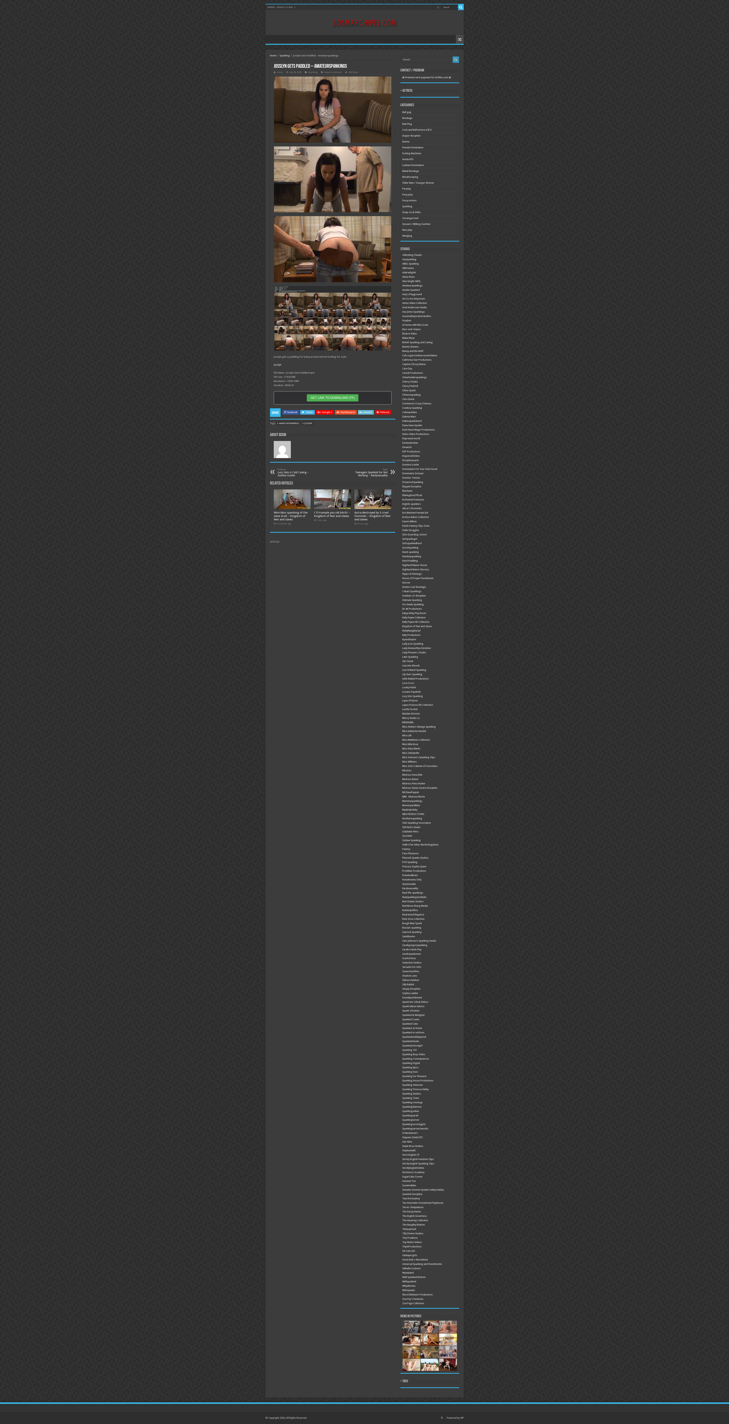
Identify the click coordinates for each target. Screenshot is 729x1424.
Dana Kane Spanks (412, 425)
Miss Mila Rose (410, 744)
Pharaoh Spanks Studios (415, 857)
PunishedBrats (410, 875)
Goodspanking (410, 547)
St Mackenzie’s (410, 1133)
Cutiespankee (409, 412)
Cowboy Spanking (412, 407)
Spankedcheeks (410, 1041)
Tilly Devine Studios (412, 1233)
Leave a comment (333, 72)
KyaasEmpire (409, 639)
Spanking (285, 55)
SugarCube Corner (412, 1176)
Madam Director (411, 713)
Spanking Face (410, 1071)
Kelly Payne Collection (414, 617)
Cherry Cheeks (410, 381)
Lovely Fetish (409, 687)
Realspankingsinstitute (414, 897)
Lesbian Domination (413, 165)
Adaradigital (409, 272)
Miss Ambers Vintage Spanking (419, 726)
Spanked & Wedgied (413, 1015)
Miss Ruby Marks (411, 748)
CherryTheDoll (410, 386)
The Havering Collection (415, 1220)
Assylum (406, 320)
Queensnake (409, 884)
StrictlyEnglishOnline (413, 1167)
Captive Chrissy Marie (414, 364)
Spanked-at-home (412, 1028)
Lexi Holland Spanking (414, 670)
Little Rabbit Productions (415, 678)
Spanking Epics (410, 1067)
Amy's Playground (412, 294)
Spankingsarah (410, 1115)
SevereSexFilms (410, 971)
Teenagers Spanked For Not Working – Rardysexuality (371, 472)
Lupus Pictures (410, 700)
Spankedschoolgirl (412, 1045)
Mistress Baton (410, 779)
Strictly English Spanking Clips (418, 1163)
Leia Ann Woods (411, 665)
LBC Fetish (407, 661)
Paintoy (406, 849)
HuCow (406, 582)
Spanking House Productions (417, 1080)
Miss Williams (409, 761)
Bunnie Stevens (410, 346)
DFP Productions (411, 451)
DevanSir (407, 447)
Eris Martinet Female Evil (415, 512)
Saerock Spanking (412, 932)
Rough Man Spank (412, 923)
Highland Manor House (414, 565)
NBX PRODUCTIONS (413, 814)
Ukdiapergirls (409, 1255)
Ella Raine (407, 490)
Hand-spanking (410, 552)
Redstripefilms (410, 910)
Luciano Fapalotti (411, 691)
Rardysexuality (410, 888)
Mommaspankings (412, 801)
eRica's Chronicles (412, 508)
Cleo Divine (408, 399)
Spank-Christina (410, 1010)
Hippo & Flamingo (412, 573)
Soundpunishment (412, 997)
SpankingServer (410, 1119)
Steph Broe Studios (412, 1146)
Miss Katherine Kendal (414, 731)
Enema (405, 141)
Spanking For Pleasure (414, 1076)
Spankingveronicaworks (415, 1128)
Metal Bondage (410, 171)
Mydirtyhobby (409, 809)
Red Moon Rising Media (415, 905)
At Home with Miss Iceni (415, 324)
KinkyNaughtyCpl (411, 630)
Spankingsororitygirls (414, 1124)
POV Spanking (409, 862)
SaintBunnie (408, 936)
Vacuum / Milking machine (416, 224)
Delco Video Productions (415, 434)
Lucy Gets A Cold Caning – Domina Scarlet (293, 472)
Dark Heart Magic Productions (418, 429)
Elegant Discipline (411, 486)
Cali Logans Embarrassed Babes (419, 355)
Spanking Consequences (415, 1058)
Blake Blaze (408, 338)
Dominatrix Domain (413, 473)
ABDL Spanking (410, 263)
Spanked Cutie (410, 1023)
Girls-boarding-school (414, 534)
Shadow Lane (409, 975)
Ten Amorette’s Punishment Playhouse (422, 1202)
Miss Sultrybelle (410, 753)
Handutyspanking (411, 556)
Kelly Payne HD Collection (415, 621)
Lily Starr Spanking (412, 674)
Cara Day (407, 368)
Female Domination (412, 147)
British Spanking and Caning (417, 342)
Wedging (407, 235)
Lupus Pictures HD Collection (417, 704)
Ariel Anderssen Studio (414, 307)
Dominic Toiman (411, 477)
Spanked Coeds (410, 1019)
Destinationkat (410, 442)
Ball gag (406, 112)
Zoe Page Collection (413, 1303)
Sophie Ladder (410, 993)
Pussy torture (409, 200)
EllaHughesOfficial (412, 495)
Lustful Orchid (409, 709)
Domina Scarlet (410, 464)
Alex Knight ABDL (411, 281)
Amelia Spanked (411, 289)
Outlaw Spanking (411, 840)
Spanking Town (410, 1098)
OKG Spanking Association (416, 822)
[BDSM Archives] (365, 21)
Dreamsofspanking (412, 482)
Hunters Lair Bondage (414, 587)
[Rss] (438, 7)
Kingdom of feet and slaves (417, 626)
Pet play (406, 188)
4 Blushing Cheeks (412, 255)
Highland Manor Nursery (415, 569)
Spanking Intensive (412, 1084)
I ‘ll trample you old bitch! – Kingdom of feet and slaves (332, 514)
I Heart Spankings (411, 591)
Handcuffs (407, 159)
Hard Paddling (410, 560)
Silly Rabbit (408, 984)
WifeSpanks (408, 1290)
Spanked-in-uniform (413, 1032)
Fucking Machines (411, 153)
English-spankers (411, 504)
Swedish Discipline (412, 1194)
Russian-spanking (411, 927)
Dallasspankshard (412, 421)
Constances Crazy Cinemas (416, 403)
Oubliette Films (410, 831)
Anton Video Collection (414, 303)
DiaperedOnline (411, 455)
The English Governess (414, 1216)
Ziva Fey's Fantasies (412, 1299)
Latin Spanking (410, 656)
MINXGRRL (408, 722)
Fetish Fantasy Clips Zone (415, 525)
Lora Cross (408, 683)
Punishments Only (411, 879)
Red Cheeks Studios (413, 901)
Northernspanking (412, 818)
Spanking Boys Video (413, 1054)
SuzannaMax (409, 1185)
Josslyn (277, 364)
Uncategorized (410, 218)
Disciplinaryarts (410, 460)
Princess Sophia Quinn (414, 866)
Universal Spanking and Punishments (422, 1264)
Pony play (407, 194)
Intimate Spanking (412, 600)
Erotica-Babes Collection (415, 517)
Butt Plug (407, 123)
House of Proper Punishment (417, 578)
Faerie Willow (409, 521)
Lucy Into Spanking (412, 696)
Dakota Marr (409, 416)
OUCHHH (407, 835)
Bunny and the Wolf (412, 351)
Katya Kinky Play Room (414, 613)
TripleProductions (412, 1246)
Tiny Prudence (410, 1237)
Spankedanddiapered (414, 1036)
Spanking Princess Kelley (415, 1089)
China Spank (409, 390)
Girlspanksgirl (409, 538)
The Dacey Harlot (411, 1211)
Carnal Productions (412, 372)
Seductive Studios (411, 962)
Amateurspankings (289, 423)
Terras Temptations (413, 1207)
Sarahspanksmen (411, 953)
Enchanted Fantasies (413, 499)
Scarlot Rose (409, 958)
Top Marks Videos (412, 1242)
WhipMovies (409, 1285)
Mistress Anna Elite (412, 774)
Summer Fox (409, 1181)
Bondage (407, 118)
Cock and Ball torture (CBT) (417, 129)
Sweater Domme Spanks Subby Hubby (423, 1189)
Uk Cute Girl (408, 1250)
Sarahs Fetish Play (411, 949)
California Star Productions (417, 359)
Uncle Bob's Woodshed (415, 1259)
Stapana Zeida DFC (412, 1137)
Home (273, 55)
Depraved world (411, 438)
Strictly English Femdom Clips (418, 1159)
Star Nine (407, 1141)
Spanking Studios (411, 1093)
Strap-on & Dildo (411, 212)
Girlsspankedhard (412, 543)
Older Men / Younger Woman (418, 182)
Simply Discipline (411, 988)
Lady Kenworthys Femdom (416, 648)
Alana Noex (408, 276)
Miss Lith (407, 735)
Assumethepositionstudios (416, 316)
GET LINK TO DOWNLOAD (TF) (333, 397)
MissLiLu (406, 770)
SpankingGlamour (412, 1106)
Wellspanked (409, 1281)
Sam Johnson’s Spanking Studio (419, 940)
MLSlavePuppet (410, 792)
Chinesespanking (411, 394)
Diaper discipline (411, 135)
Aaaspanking (409, 259)
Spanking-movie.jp (412, 1102)
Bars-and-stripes (411, 329)
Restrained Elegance (413, 914)
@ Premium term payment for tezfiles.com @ (426, 77)
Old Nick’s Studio (411, 827)
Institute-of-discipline (414, 595)
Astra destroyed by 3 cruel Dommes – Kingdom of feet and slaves (372, 516)
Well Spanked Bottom (414, 1277)
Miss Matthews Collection (416, 739)
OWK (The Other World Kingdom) (420, 844)
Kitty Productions (411, 635)
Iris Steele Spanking (413, 604)
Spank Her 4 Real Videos (415, 1001)
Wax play (407, 229)
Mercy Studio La (411, 718)
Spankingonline (410, 1111)
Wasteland (408, 1272)
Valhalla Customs (411, 1268)
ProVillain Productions (414, 870)
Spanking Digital (411, 1063)
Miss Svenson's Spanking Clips (418, 757)
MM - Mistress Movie (413, 796)
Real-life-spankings (412, 892)
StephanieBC (409, 1150)
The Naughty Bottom (413, 1224)
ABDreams (408, 268)
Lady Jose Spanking (412, 643)
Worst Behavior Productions (417, 1294)
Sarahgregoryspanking (414, 945)
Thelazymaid (409, 1229)
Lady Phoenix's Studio (414, 652)
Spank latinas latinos (413, 1006)
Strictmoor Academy (413, 1172)
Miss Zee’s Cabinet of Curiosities (419, 766)
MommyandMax (411, 805)
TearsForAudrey (411, 1198)
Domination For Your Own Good (419, 469)
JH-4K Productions (412, 608)
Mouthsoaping (410, 176)
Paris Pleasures (410, 853)
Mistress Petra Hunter (413, 783)
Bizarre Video (409, 333)
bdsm (280, 72)
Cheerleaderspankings (414, 377)
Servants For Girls (411, 967)
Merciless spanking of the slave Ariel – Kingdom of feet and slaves (291, 516)
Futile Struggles (410, 530)
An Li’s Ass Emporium (413, 298)
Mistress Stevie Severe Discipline (419, 787)
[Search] (461, 7)
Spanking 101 (409, 1050)
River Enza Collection (413, 918)
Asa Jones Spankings (413, 311)
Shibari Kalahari (410, 980)
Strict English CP (410, 1154)
